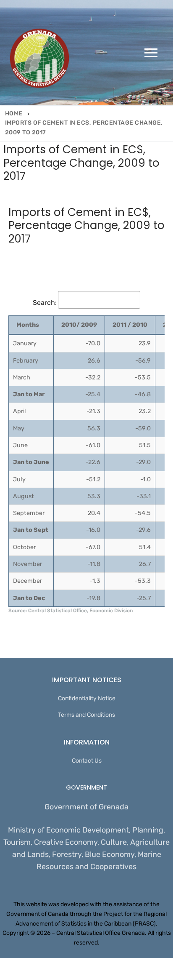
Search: (45, 303)
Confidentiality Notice (86, 698)
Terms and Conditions (86, 714)
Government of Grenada (86, 806)
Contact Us (87, 760)
